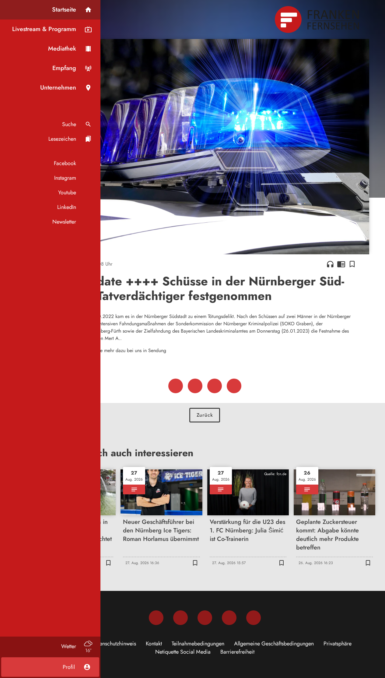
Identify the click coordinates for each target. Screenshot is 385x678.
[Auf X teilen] (195, 386)
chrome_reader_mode (341, 264)
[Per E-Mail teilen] (234, 386)
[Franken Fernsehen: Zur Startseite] (318, 19)
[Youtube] (205, 617)
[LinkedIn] (229, 617)
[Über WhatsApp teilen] (214, 386)
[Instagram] (180, 617)
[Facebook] (156, 617)
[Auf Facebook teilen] (175, 386)
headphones (330, 264)
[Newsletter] (253, 617)
